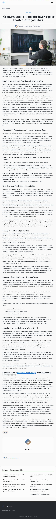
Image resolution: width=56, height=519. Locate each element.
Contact (14, 510)
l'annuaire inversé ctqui (26, 372)
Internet (8, 8)
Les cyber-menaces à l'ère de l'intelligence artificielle (41, 485)
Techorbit (9, 506)
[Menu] (52, 2)
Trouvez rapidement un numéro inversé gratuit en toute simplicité (13, 475)
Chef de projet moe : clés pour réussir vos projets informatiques (13, 490)
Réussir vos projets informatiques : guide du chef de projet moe (14, 480)
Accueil (3, 8)
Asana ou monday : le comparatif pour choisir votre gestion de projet (39, 490)
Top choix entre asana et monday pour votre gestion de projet (41, 480)
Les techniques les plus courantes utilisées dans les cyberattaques (14, 485)
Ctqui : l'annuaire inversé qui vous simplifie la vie (41, 475)
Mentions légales (6, 510)
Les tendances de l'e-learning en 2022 (39, 494)
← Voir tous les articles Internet (10, 457)
